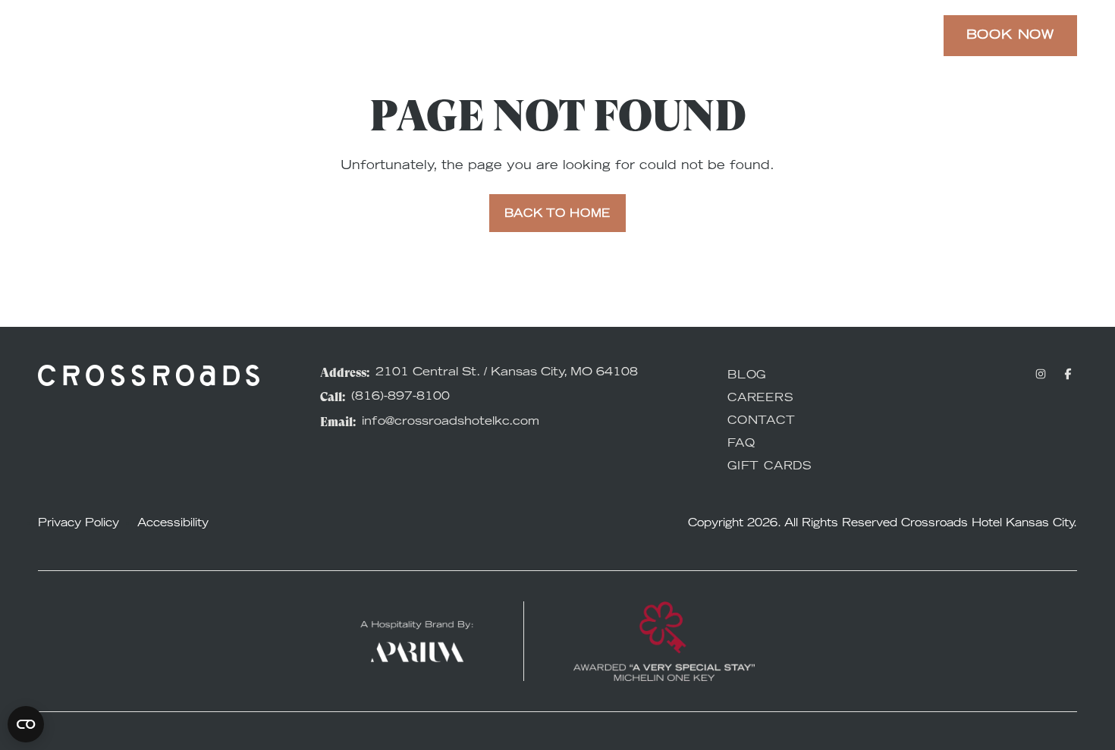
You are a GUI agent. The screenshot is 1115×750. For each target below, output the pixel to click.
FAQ (741, 444)
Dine (618, 36)
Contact (761, 421)
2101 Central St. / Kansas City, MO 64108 (506, 372)
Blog (746, 376)
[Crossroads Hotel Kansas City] (114, 36)
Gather (696, 36)
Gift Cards (769, 467)
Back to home (557, 214)
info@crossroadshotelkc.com (450, 422)
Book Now (1010, 36)
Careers (760, 399)
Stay (341, 36)
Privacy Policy (78, 524)
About (784, 36)
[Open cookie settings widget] (26, 724)
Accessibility (173, 524)
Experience (436, 36)
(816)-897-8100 (400, 397)
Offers (541, 36)
